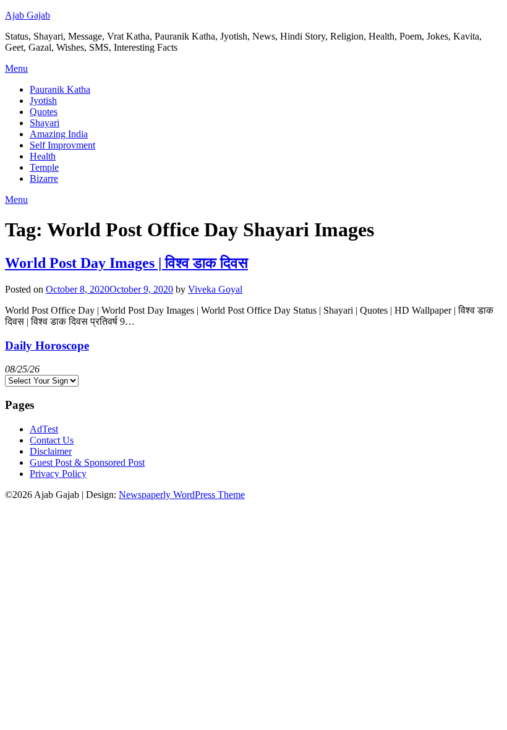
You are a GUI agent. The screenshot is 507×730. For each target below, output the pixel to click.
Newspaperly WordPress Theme (182, 494)
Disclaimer (51, 451)
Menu (16, 68)
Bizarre (44, 178)
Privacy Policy (58, 473)
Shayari (44, 123)
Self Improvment (62, 145)
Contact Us (52, 440)
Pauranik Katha (60, 89)
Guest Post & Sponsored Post (87, 462)
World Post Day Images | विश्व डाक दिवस (126, 263)
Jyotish (43, 100)
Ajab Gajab (27, 15)
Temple (44, 167)
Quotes (44, 111)
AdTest (44, 429)
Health (43, 156)
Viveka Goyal (215, 289)
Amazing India (59, 134)
